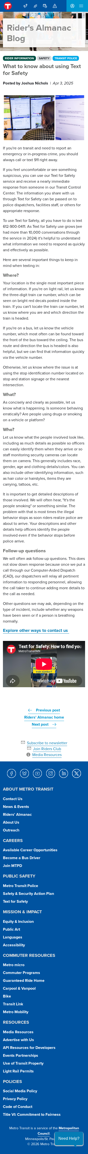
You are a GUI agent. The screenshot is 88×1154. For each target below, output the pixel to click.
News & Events (16, 806)
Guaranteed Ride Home (23, 980)
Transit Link (13, 1004)
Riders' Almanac (17, 814)
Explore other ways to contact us (36, 630)
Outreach (11, 830)
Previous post (48, 710)
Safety (44, 58)
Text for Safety (15, 901)
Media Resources (18, 1032)
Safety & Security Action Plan (28, 893)
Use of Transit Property (23, 1063)
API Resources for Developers (29, 1047)
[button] (69, 1138)
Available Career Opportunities (30, 850)
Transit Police (66, 58)
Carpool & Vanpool (19, 988)
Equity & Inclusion (18, 921)
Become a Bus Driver (21, 858)
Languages (12, 937)
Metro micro (13, 965)
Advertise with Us (18, 1040)
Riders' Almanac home (44, 717)
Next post (40, 724)
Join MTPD (12, 865)
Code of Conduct (17, 1106)
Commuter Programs (21, 972)
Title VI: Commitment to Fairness (32, 1114)
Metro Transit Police (20, 886)
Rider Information (19, 58)
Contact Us (12, 799)
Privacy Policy (15, 1099)
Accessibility (14, 945)
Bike (7, 996)
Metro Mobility (15, 1012)
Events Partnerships (20, 1055)
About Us (11, 822)
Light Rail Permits (18, 1071)
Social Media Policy (20, 1091)
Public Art (11, 929)
